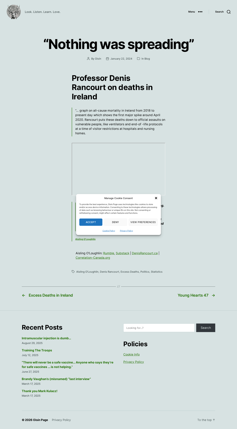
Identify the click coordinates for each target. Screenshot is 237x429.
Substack (122, 253)
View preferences (143, 222)
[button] (156, 198)
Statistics (157, 271)
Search (206, 328)
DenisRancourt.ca (145, 253)
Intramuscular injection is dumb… (46, 338)
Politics (144, 271)
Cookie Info (131, 354)
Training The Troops (37, 350)
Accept (91, 222)
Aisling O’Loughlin (85, 239)
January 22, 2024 (121, 58)
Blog (147, 58)
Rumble (108, 253)
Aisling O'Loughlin (87, 271)
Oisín (98, 58)
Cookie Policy (109, 230)
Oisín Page (40, 420)
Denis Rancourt (109, 271)
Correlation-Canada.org (93, 258)
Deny (115, 222)
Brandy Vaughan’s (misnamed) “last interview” (56, 379)
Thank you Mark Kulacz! (39, 391)
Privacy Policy (126, 230)
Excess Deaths (130, 271)
